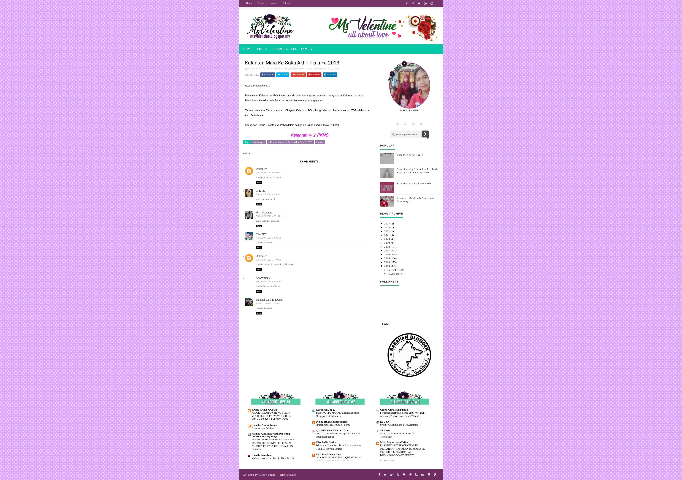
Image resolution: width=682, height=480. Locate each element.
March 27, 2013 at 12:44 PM (270, 281)
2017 (387, 250)
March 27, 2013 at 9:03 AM (269, 260)
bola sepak (283, 68)
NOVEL (291, 49)
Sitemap (287, 3)
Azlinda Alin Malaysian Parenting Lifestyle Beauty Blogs (271, 435)
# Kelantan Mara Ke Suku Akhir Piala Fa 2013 (290, 142)
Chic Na (260, 190)
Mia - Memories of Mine (394, 442)
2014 (387, 262)
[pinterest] (397, 474)
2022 (387, 231)
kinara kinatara (264, 212)
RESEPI (262, 49)
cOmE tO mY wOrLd (264, 409)
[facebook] (406, 3)
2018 (387, 246)
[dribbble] (410, 474)
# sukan (320, 142)
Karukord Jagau (325, 409)
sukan (336, 68)
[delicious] (435, 474)
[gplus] (425, 3)
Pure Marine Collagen (410, 154)
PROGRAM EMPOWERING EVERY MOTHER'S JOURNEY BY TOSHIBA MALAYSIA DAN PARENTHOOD (271, 416)
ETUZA (384, 421)
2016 (387, 254)
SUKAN (277, 49)
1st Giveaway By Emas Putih (414, 183)
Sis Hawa (263, 474)
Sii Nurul (385, 430)
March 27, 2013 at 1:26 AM (269, 238)
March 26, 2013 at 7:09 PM (269, 173)
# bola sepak (259, 142)
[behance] (422, 474)
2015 (387, 258)
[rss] (416, 474)
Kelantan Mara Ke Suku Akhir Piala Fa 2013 (311, 68)
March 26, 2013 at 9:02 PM (269, 194)
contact (273, 3)
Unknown (261, 168)
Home (249, 3)
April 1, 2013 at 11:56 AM (269, 303)
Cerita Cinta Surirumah (394, 409)
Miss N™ (261, 234)
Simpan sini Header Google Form (333, 424)
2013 (387, 266)
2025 (387, 223)
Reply (259, 182)
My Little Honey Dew (328, 454)
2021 (387, 235)
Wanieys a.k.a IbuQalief (269, 299)
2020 (387, 239)
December (393, 270)
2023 (387, 227)
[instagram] (431, 3)
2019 (387, 243)
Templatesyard (288, 474)
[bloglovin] (404, 474)
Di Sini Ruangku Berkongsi (331, 421)
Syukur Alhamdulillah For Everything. (399, 424)
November (393, 273)
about (261, 3)
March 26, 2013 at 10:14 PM (270, 216)
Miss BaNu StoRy (326, 442)
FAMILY (307, 49)
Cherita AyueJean (261, 455)
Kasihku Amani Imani (264, 425)
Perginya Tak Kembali (262, 428)
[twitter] (419, 3)
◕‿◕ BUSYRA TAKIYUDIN (332, 430)
